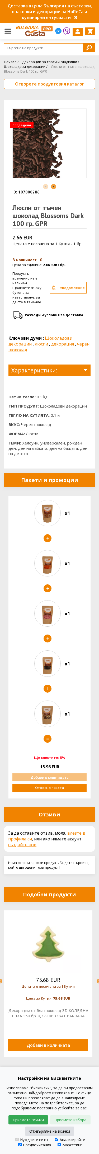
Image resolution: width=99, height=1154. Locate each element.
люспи (41, 344)
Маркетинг (72, 1144)
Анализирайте (72, 1139)
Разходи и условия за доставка (54, 315)
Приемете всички (28, 1119)
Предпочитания (37, 1144)
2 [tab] (53, 186)
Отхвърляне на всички (49, 1131)
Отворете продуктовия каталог (49, 84)
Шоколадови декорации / (26, 66)
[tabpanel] (49, 145)
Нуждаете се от (34, 1139)
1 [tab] (45, 186)
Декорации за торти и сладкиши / (50, 61)
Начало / (11, 61)
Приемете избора (70, 1119)
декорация (62, 344)
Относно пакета (49, 787)
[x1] (47, 513)
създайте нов (22, 845)
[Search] (89, 47)
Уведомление (72, 287)
